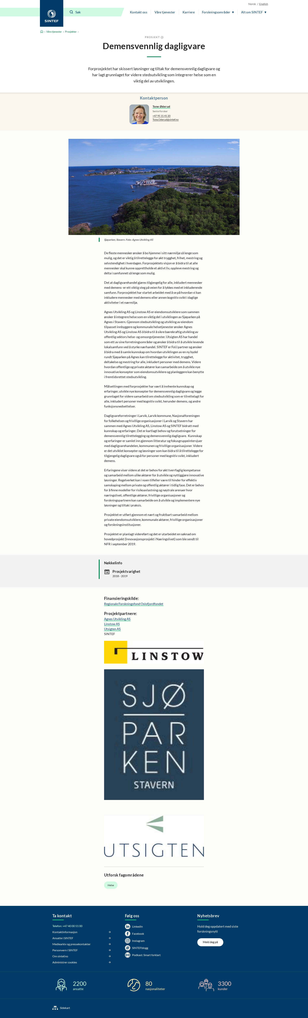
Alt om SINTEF (252, 12)
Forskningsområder (216, 12)
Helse (111, 885)
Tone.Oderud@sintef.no (166, 119)
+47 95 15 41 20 (161, 115)
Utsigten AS (112, 629)
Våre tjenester (165, 12)
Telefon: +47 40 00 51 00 (67, 926)
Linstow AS (112, 624)
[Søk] (71, 12)
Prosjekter (71, 31)
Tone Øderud (161, 106)
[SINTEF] (51, 13)
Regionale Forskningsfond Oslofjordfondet (133, 604)
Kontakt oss (138, 12)
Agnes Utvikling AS (117, 619)
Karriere (189, 12)
